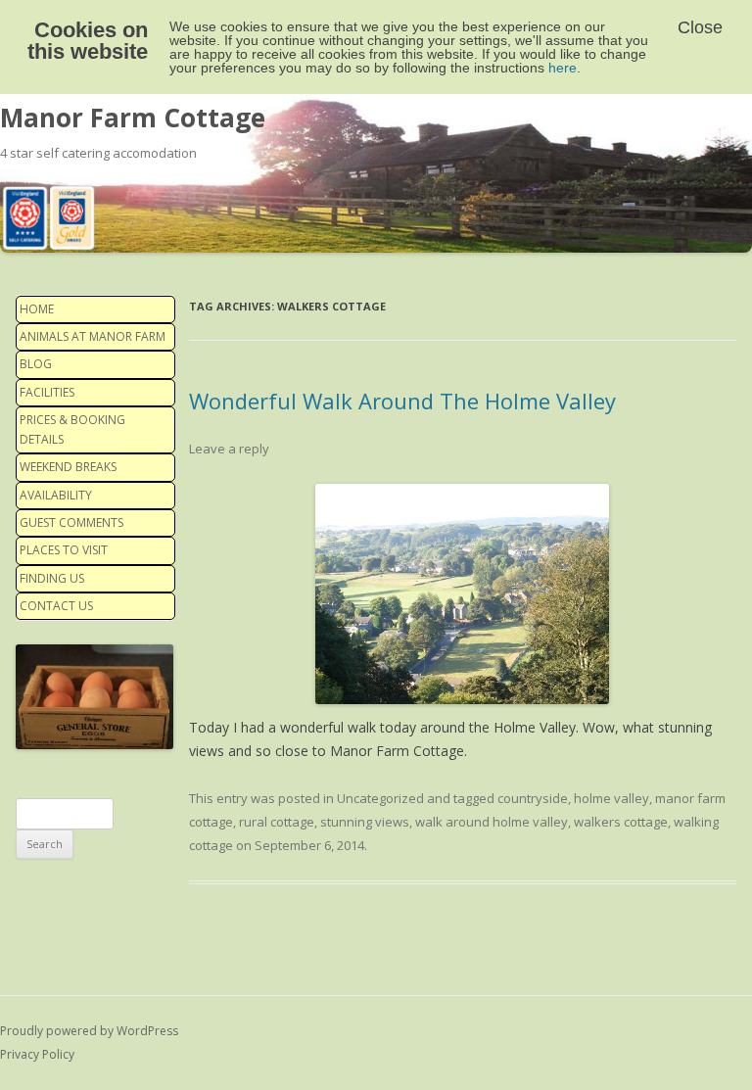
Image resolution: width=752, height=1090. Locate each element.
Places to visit (64, 550)
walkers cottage (621, 821)
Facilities (47, 392)
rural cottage (276, 821)
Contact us (56, 605)
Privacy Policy (37, 1054)
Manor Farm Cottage (132, 117)
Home (37, 309)
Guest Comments (71, 522)
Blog (36, 363)
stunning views (364, 821)
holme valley (611, 798)
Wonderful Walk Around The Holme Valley (402, 400)
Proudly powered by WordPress (89, 1030)
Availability (56, 495)
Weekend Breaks (68, 466)
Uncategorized (380, 798)
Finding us (52, 578)
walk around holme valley (491, 821)
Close (700, 27)
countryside (532, 798)
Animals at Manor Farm (92, 336)
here (562, 67)
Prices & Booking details (72, 429)
